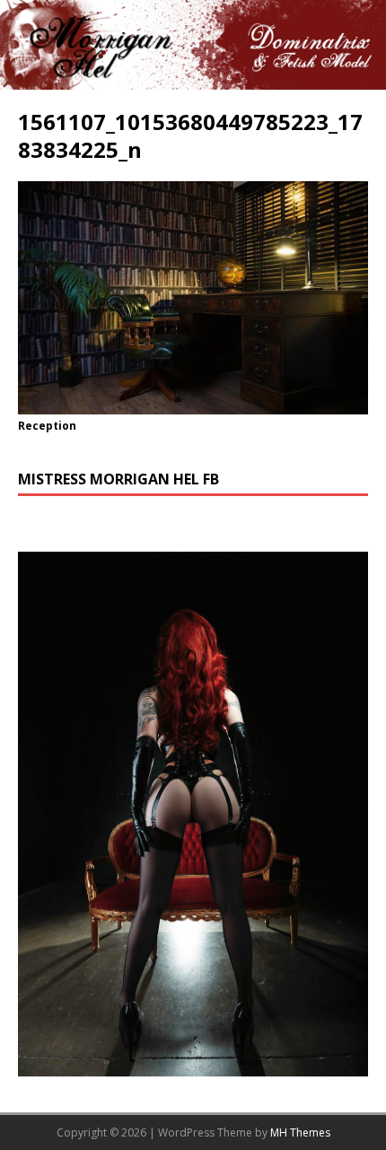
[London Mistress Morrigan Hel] (193, 78)
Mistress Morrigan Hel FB (118, 479)
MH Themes (300, 1132)
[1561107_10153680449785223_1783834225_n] (193, 404)
